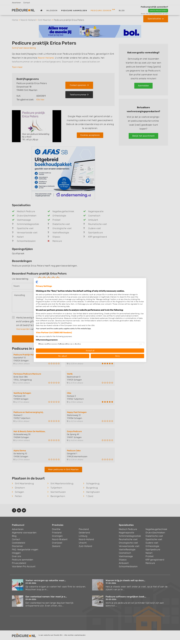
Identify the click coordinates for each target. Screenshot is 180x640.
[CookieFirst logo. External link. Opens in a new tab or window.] (37, 282)
